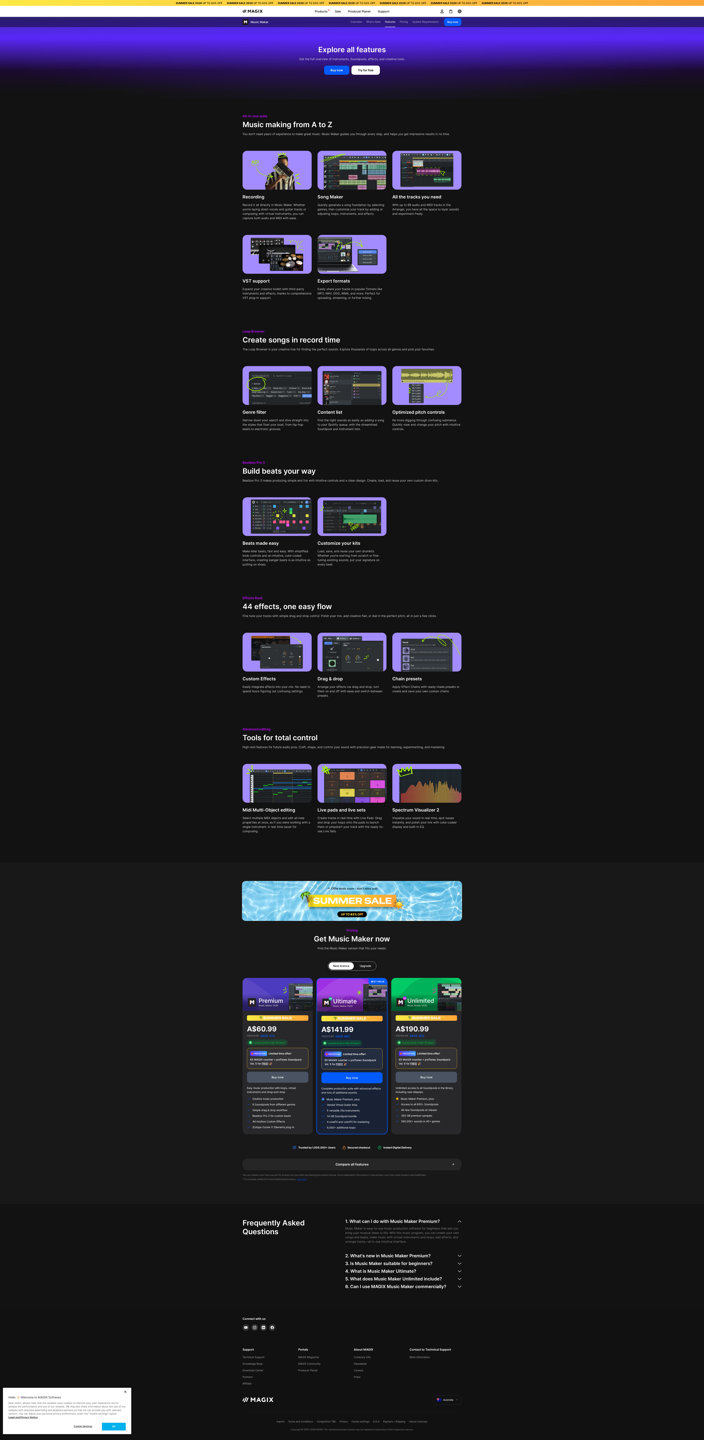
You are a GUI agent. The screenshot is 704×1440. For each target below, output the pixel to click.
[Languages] (459, 11)
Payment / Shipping (394, 1421)
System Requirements (425, 21)
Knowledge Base (253, 1363)
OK (113, 1426)
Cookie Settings (83, 1426)
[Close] (125, 1392)
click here (302, 1179)
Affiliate (247, 1383)
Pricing (404, 21)
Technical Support (253, 1357)
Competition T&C (326, 1421)
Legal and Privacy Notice (23, 1417)
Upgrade (365, 966)
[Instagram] (254, 1327)
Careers (358, 1370)
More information (420, 1357)
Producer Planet (308, 1370)
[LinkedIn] (263, 1327)
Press (357, 1376)
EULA (376, 1421)
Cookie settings (360, 1421)
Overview (356, 21)
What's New (373, 21)
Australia (448, 1399)
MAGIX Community (309, 1363)
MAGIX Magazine (308, 1357)
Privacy (344, 1421)
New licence (341, 966)
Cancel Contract (418, 1421)
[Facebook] (272, 1327)
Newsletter (360, 1363)
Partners (248, 1376)
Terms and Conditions (300, 1421)
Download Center (253, 1370)
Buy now (452, 21)
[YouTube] (246, 1327)
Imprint (281, 1421)
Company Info (362, 1357)
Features (390, 21)
